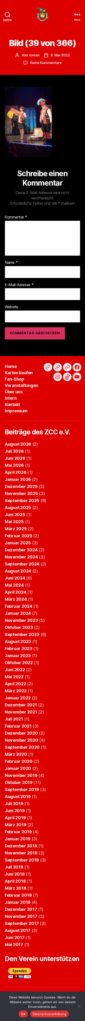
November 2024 (21, 556)
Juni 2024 (15, 578)
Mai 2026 (14, 465)
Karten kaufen (19, 372)
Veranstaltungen (21, 385)
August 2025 (18, 507)
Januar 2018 (17, 902)
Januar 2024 (18, 613)
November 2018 (21, 852)
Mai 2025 (14, 521)
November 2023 (21, 620)
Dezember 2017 (21, 909)
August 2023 (18, 641)
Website (11, 307)
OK (23, 1014)
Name (11, 263)
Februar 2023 (18, 648)
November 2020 (21, 740)
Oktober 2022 (19, 662)
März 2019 (15, 824)
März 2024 (16, 599)
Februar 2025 (18, 535)
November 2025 (21, 493)
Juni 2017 (15, 937)
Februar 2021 (18, 726)
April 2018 (15, 881)
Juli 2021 (14, 719)
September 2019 (22, 789)
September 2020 (22, 747)
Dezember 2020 (21, 733)
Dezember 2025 (21, 486)
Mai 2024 (14, 585)
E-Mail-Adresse (19, 285)
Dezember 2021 (21, 704)
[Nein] (79, 1006)
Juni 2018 (15, 874)
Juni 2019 (15, 810)
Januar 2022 (18, 697)
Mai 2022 (14, 676)
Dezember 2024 (21, 549)
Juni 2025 (15, 514)
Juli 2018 (14, 867)
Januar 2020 (18, 768)
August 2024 (18, 571)
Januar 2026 (18, 479)
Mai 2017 (14, 944)
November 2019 (21, 775)
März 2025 (16, 528)
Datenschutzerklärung (49, 1014)
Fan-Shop (14, 379)
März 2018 (15, 888)
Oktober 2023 (19, 627)
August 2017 (17, 930)
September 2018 (22, 859)
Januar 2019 (17, 838)
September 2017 (22, 923)
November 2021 (21, 711)
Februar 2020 (19, 761)
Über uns (13, 391)
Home (11, 366)
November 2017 (21, 916)
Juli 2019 (14, 803)
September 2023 (22, 634)
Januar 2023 (18, 655)
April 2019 (15, 817)
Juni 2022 (15, 669)
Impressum (16, 410)
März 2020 (16, 754)
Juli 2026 (14, 451)
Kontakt (12, 404)
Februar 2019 (18, 831)
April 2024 (15, 592)
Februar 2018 (18, 895)
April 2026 (15, 472)
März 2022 (16, 690)
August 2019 (18, 796)
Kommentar (16, 217)
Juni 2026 (15, 458)
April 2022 (15, 683)
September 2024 (22, 563)
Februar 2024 (18, 606)
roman (34, 55)
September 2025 (22, 500)
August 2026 (18, 444)
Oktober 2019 (19, 782)
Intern (11, 398)
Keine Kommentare (46, 62)
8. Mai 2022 (60, 55)
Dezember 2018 (21, 845)
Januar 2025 (18, 542)
